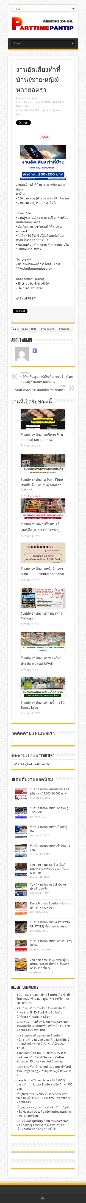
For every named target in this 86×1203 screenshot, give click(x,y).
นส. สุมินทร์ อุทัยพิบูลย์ (31, 1121)
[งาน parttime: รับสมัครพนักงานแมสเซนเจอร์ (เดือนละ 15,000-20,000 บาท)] (21, 794)
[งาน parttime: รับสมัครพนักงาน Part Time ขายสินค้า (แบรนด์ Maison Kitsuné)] (43, 464)
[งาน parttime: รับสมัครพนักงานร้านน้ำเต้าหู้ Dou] (21, 832)
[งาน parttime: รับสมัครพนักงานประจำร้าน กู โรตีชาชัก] (21, 813)
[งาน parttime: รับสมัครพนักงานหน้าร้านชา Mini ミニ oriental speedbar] (43, 553)
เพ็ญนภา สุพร (25, 1094)
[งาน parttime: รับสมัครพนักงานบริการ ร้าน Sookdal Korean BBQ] (43, 419)
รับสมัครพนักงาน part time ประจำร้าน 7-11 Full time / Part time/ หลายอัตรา (43, 1098)
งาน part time (28, 329)
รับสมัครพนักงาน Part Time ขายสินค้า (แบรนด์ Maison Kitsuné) (42, 485)
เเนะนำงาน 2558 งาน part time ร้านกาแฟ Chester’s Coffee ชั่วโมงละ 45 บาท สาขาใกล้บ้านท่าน (43, 1057)
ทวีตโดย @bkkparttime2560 (32, 764)
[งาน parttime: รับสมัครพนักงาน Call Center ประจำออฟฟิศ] (21, 889)
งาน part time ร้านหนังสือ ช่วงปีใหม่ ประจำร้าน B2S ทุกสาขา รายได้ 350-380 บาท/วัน (43, 999)
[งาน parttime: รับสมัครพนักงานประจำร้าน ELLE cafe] (21, 850)
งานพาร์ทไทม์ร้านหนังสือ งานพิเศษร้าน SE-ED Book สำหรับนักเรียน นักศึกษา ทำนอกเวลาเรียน (42, 1012)
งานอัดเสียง (57, 102)
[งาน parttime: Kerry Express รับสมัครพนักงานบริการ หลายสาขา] (21, 908)
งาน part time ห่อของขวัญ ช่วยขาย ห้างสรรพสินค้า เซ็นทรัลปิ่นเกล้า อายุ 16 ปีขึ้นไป (42, 1125)
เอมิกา (21, 1066)
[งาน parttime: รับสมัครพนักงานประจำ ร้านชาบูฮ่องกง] (21, 946)
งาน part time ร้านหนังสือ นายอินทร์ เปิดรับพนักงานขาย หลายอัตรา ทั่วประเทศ (43, 1026)
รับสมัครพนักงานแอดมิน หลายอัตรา (40, 388)
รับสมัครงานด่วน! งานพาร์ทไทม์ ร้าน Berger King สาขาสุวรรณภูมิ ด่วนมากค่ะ (44, 1071)
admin (33, 98)
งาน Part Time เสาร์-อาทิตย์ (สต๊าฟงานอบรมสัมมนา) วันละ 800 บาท (49, 869)
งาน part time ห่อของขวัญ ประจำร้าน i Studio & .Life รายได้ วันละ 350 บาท (44, 1084)
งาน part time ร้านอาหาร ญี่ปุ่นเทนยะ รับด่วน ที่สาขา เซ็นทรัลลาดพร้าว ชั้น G (49, 964)
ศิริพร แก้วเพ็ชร (26, 1053)
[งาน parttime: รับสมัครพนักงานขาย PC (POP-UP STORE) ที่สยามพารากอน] (21, 927)
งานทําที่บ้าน (43, 102)
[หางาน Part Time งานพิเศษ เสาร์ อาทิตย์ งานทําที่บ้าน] (43, 26)
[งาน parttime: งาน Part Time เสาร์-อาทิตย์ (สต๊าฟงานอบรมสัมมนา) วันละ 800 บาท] (21, 869)
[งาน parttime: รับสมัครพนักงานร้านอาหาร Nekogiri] (43, 598)
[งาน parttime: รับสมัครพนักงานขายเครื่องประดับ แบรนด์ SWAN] (43, 642)
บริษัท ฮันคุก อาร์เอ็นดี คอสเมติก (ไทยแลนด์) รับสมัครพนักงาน (46, 377)
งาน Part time (27, 102)
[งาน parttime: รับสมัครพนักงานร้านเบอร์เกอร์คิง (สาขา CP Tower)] (43, 508)
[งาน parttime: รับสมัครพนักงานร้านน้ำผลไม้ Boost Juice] (43, 687)
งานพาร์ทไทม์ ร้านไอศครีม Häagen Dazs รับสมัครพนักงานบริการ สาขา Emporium (44, 1111)
